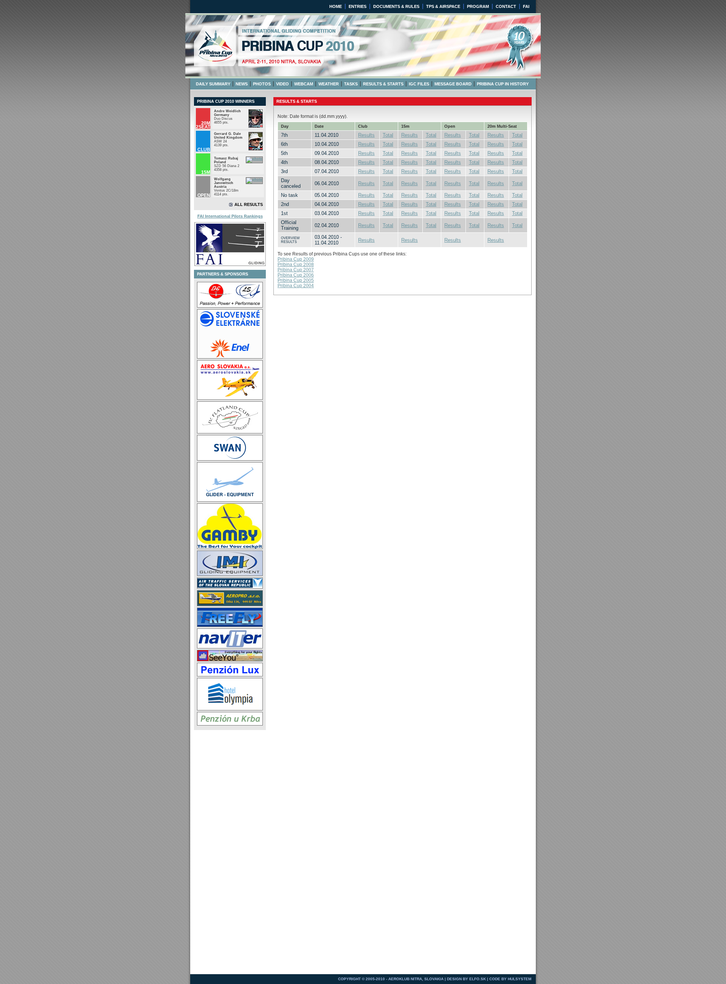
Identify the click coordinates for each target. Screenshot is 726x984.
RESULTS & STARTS (383, 84)
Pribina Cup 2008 (296, 264)
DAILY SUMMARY (213, 84)
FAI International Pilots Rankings (230, 216)
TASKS (351, 84)
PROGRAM (478, 6)
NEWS (242, 84)
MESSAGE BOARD (453, 84)
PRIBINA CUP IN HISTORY (503, 84)
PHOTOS (262, 84)
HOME (335, 6)
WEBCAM (303, 84)
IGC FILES (419, 84)
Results (366, 135)
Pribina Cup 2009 (296, 259)
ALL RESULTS (248, 204)
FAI (526, 6)
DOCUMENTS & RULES (396, 6)
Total (388, 135)
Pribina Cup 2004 (296, 285)
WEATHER (328, 84)
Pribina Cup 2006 (296, 275)
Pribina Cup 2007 (296, 269)
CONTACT (506, 6)
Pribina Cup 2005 (296, 280)
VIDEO (282, 84)
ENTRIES (357, 6)
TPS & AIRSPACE (443, 6)
